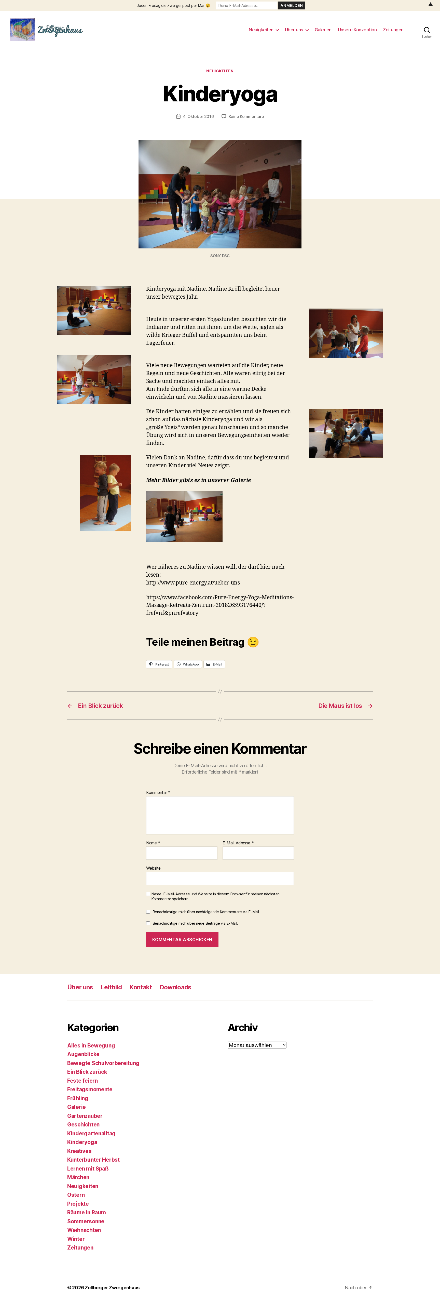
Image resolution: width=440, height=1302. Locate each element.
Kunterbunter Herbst (93, 1160)
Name (153, 843)
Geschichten (83, 1124)
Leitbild (111, 987)
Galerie (76, 1107)
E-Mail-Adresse (238, 843)
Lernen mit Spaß (88, 1168)
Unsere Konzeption (357, 29)
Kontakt (140, 987)
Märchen (78, 1177)
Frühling (77, 1098)
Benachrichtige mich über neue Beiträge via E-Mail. (195, 923)
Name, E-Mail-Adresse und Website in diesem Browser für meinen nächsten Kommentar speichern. (215, 896)
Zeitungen (393, 29)
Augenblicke (83, 1054)
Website (153, 868)
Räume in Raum (86, 1212)
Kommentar (158, 792)
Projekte (78, 1204)
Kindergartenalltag (91, 1133)
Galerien (323, 29)
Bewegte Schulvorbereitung (103, 1063)
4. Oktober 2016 (198, 116)
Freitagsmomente (90, 1089)
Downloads (175, 987)
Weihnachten (84, 1230)
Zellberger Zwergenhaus (112, 1287)
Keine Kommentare (246, 116)
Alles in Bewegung (91, 1045)
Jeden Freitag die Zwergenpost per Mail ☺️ (173, 5)
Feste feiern (82, 1081)
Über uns (294, 29)
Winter (76, 1239)
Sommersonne (85, 1221)
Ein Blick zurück (87, 1072)
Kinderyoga (82, 1142)
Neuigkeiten (261, 29)
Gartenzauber (85, 1116)
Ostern (76, 1195)
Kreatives (79, 1151)
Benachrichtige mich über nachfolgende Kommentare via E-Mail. (206, 911)
